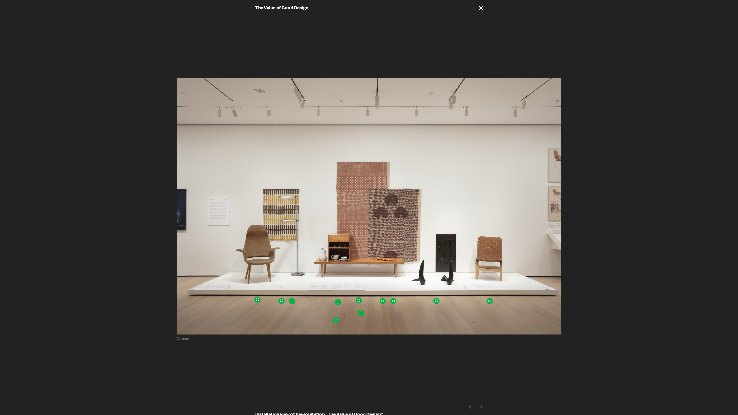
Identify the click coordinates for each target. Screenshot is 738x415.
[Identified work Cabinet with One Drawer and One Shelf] (338, 302)
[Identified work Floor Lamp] (292, 301)
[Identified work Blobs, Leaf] (393, 301)
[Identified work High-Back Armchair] (257, 299)
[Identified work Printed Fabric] (281, 300)
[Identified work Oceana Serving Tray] (382, 301)
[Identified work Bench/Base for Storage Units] (361, 313)
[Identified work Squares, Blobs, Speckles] (358, 300)
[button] (480, 8)
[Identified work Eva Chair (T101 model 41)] (489, 301)
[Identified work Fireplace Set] (436, 300)
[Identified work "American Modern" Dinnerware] (336, 320)
